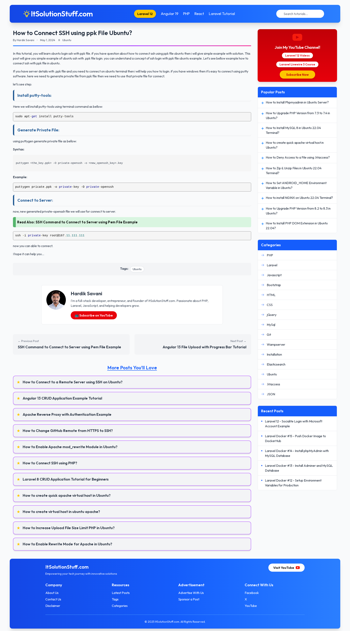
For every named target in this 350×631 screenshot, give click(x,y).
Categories (120, 606)
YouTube (251, 606)
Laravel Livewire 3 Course (297, 64)
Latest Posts (121, 593)
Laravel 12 (145, 14)
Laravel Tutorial (222, 13)
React (199, 13)
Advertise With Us (191, 593)
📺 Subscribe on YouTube (94, 315)
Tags (115, 599)
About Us (52, 593)
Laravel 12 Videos (297, 55)
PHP (186, 13)
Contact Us (53, 599)
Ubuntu (137, 269)
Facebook (252, 593)
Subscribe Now (297, 74)
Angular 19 (169, 13)
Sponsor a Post (188, 599)
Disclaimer (52, 606)
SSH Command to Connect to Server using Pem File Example (87, 222)
